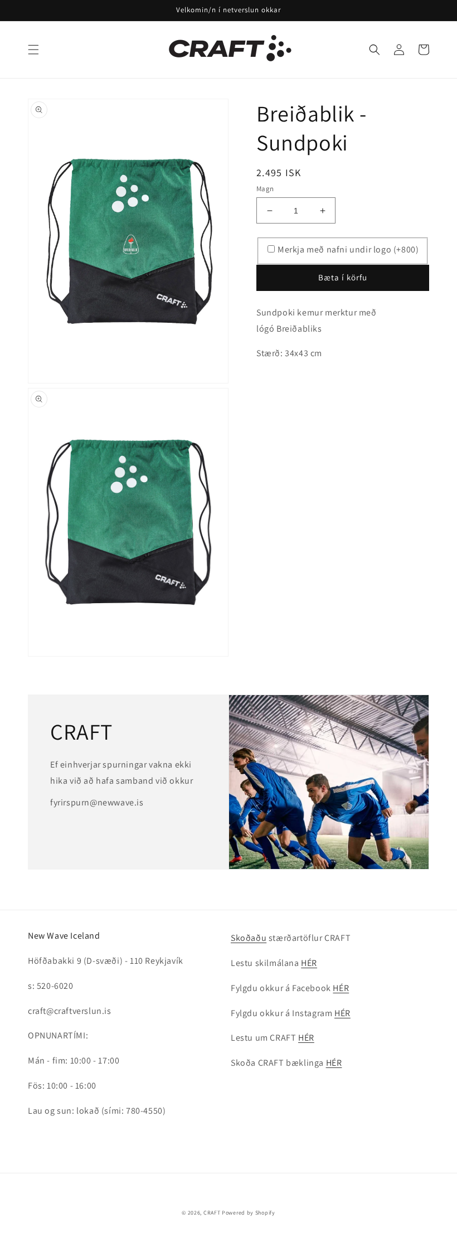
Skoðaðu (248, 938)
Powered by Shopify (248, 1212)
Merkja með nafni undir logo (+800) (348, 249)
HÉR (309, 963)
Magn (265, 188)
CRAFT (212, 1212)
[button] (33, 49)
